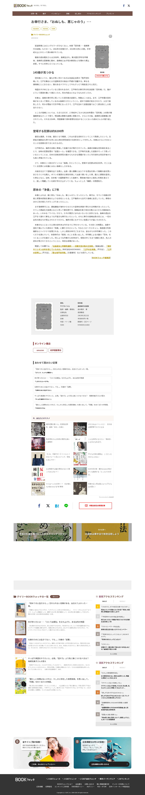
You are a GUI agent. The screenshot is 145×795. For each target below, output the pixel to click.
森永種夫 (36, 29)
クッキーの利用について (121, 784)
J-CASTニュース (53, 779)
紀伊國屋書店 (55, 350)
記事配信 (49, 786)
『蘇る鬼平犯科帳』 (59, 252)
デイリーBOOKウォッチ (42, 35)
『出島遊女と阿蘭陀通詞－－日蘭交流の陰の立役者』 (73, 246)
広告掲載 (39, 786)
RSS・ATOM (101, 786)
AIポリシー (91, 786)
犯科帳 (46, 29)
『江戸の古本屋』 (89, 249)
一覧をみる (55, 597)
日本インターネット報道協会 (119, 786)
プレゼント (110, 13)
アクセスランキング (94, 13)
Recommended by (104, 497)
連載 (67, 13)
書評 (44, 13)
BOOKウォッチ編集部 (101, 257)
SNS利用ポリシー (78, 786)
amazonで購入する (102, 76)
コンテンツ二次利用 (62, 786)
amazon (40, 350)
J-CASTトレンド (70, 779)
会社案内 (78, 784)
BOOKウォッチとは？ (65, 784)
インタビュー (56, 13)
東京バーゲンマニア (107, 779)
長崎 (53, 29)
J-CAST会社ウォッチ (88, 779)
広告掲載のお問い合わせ (100, 764)
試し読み (78, 13)
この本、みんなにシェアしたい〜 (43, 764)
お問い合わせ (89, 784)
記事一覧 (34, 13)
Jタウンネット (124, 779)
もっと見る (113, 654)
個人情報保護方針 (103, 784)
